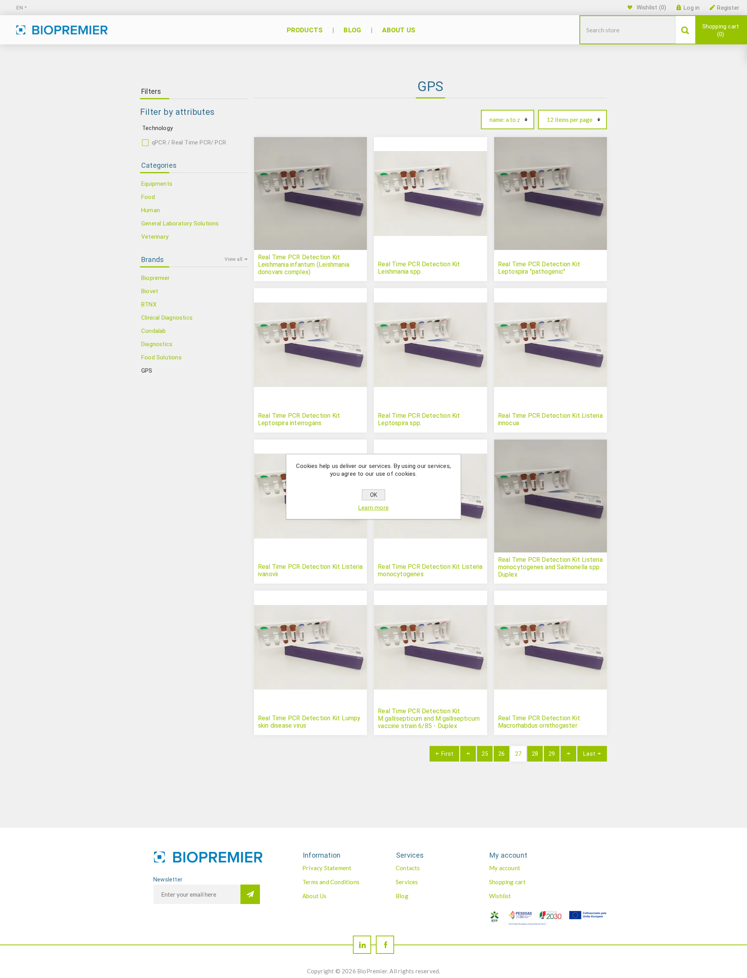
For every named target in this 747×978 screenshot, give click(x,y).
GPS (147, 370)
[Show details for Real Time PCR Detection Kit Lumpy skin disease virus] (310, 647)
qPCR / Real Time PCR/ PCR (189, 142)
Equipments (156, 183)
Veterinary (154, 236)
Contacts (408, 867)
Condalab (153, 330)
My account (504, 867)
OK (373, 495)
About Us (314, 895)
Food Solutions (161, 357)
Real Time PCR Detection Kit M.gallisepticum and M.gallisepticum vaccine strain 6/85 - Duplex (429, 718)
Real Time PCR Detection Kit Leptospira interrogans (299, 419)
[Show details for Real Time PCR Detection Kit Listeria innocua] (550, 344)
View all (233, 259)
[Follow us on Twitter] (362, 945)
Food (148, 197)
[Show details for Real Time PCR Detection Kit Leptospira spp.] (430, 344)
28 (535, 753)
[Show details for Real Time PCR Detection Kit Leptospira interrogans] (310, 344)
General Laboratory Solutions (180, 223)
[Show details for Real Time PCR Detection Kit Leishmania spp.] (430, 193)
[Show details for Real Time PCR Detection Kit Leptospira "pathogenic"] (550, 193)
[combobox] (627, 30)
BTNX (148, 304)
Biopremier (155, 277)
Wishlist (500, 895)
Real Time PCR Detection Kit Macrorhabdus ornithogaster (539, 721)
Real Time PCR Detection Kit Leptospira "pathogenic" (539, 267)
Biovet (149, 291)
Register (728, 7)
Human (150, 210)
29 (552, 753)
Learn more (373, 507)
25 (485, 753)
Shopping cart (720, 30)
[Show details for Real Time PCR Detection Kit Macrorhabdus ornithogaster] (550, 647)
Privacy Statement (326, 867)
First (447, 753)
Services (407, 881)
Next (568, 754)
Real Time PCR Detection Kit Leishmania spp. (419, 267)
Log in (692, 7)
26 (501, 753)
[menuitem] (341, 868)
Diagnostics (156, 344)
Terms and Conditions (330, 881)
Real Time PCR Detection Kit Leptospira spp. (419, 419)
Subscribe (250, 894)
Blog (402, 895)
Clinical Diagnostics (167, 317)
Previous (468, 754)
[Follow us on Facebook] (385, 945)
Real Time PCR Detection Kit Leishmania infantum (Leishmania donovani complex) (303, 264)
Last (589, 753)
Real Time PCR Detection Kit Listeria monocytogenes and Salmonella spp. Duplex (550, 567)
